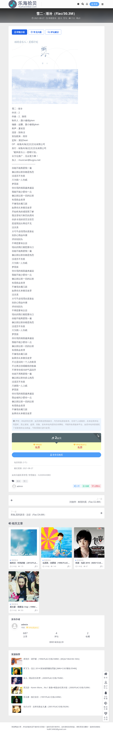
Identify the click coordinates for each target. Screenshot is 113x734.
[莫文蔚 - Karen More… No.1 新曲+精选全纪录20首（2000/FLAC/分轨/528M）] (16, 690)
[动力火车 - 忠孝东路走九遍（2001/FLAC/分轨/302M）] (16, 709)
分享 (78, 486)
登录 (95, 4)
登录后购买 (58, 455)
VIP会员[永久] (81, 445)
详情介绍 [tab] (20, 32)
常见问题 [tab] (37, 32)
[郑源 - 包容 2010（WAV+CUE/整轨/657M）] (89, 542)
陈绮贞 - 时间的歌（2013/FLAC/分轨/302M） (23, 563)
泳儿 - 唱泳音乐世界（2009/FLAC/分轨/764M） (43, 678)
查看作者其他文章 (56, 642)
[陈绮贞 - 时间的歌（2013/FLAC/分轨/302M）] (24, 542)
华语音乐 (52, 18)
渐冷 (18, 481)
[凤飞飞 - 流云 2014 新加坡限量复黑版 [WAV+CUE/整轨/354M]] (16, 671)
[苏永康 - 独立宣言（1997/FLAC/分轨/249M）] (16, 699)
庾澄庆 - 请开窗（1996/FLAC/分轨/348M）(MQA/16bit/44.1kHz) (51, 659)
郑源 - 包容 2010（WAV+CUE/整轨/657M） (88, 563)
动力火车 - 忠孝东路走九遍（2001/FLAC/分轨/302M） (46, 706)
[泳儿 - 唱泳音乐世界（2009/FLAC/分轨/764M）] (16, 680)
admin (20, 486)
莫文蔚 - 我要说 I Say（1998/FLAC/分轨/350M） (23, 607)
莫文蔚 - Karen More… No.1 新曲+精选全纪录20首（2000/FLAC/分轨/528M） (57, 687)
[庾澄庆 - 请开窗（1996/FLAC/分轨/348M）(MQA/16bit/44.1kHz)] (16, 661)
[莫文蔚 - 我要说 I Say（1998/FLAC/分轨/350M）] (24, 586)
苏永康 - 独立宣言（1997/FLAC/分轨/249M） (42, 697)
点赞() (97, 486)
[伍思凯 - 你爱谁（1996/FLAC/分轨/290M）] (56, 542)
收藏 (87, 486)
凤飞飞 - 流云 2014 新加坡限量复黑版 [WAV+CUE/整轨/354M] (50, 668)
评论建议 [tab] (55, 32)
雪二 (25, 481)
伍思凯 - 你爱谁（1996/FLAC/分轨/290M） (56, 563)
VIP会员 (39, 445)
